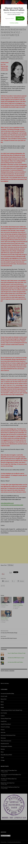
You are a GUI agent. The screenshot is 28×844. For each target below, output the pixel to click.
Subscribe (20, 18)
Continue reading (14, 23)
